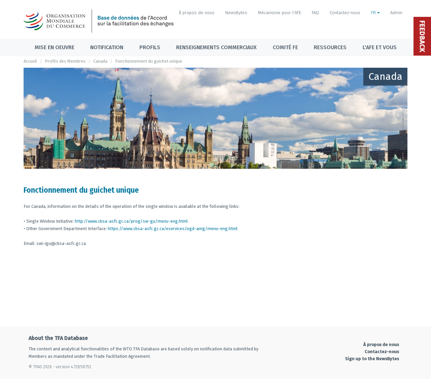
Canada (100, 61)
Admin (396, 12)
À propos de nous (196, 12)
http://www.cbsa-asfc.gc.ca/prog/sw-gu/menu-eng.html (131, 221)
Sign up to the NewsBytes (372, 358)
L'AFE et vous (380, 47)
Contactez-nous (345, 12)
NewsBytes (236, 12)
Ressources (330, 47)
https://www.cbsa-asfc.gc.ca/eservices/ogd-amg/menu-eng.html (173, 228)
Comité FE (285, 47)
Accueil (30, 61)
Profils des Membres (65, 61)
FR (374, 12)
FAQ (315, 12)
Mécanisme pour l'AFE (279, 12)
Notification (106, 47)
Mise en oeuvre (54, 47)
